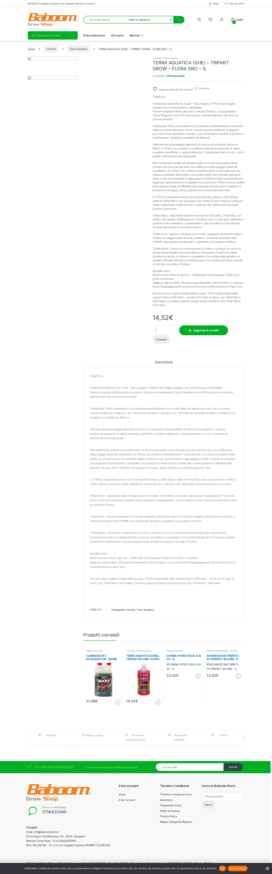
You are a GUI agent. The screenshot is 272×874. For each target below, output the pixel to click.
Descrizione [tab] (164, 362)
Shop (216, 3)
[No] (267, 868)
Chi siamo (117, 35)
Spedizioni (166, 800)
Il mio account (236, 3)
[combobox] (104, 19)
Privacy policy (238, 868)
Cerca (208, 804)
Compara (204, 88)
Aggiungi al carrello (206, 330)
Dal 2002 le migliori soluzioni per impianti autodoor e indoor (61, 3)
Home (31, 48)
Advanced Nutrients (217, 650)
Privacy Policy (168, 816)
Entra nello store (94, 35)
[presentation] (243, 738)
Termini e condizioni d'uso (176, 794)
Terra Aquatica (78, 48)
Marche (135, 35)
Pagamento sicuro (171, 805)
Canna (89, 650)
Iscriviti (233, 767)
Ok (222, 868)
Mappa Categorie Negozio (176, 821)
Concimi (51, 48)
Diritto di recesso (170, 810)
